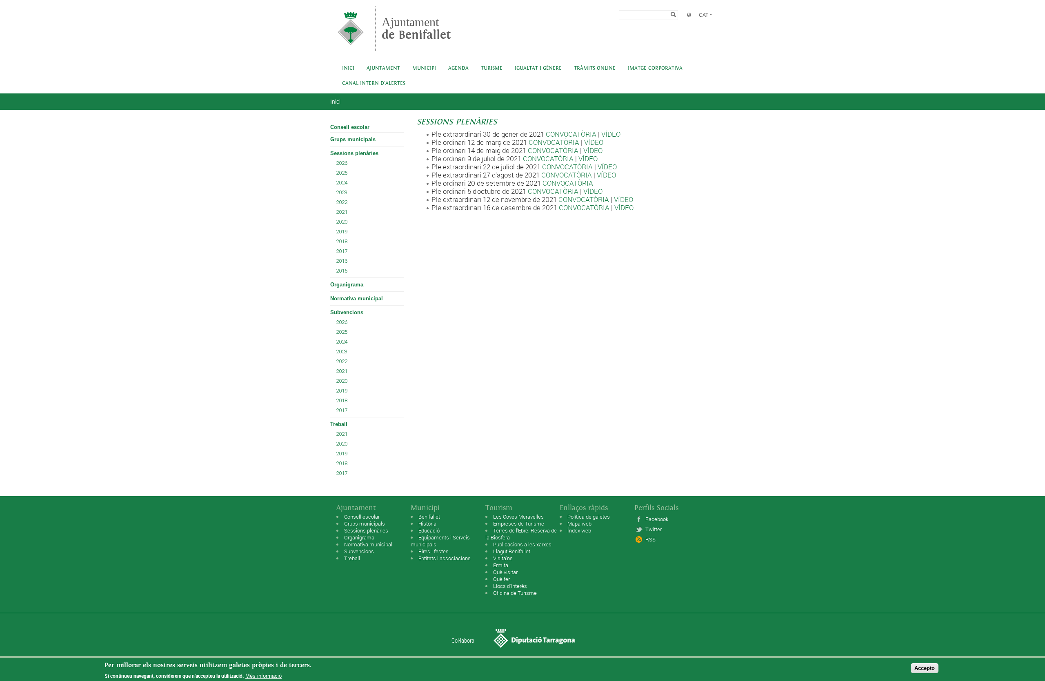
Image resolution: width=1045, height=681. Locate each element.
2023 (341, 192)
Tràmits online (595, 68)
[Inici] (350, 47)
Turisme (491, 68)
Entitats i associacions (444, 558)
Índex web (579, 530)
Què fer (501, 579)
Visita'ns (503, 558)
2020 (341, 222)
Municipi (424, 68)
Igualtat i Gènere (538, 68)
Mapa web (579, 523)
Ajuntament (416, 28)
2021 (341, 212)
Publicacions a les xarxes (522, 544)
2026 (341, 163)
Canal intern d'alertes (373, 83)
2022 (341, 202)
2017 (341, 251)
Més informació (263, 676)
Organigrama (346, 285)
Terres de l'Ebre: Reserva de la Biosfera (521, 534)
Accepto (924, 668)
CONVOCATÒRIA (571, 134)
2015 (341, 271)
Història (427, 523)
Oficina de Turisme (515, 593)
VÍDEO (610, 134)
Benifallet (429, 516)
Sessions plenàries (354, 153)
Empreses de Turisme (518, 523)
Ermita (500, 565)
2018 (341, 241)
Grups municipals (353, 139)
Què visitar (505, 572)
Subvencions (346, 312)
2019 (341, 231)
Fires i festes (433, 551)
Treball (338, 424)
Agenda (458, 68)
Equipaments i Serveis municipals (440, 541)
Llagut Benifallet (511, 551)
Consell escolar (349, 127)
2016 (341, 261)
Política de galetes (588, 516)
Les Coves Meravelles (518, 516)
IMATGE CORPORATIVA (655, 68)
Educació (429, 530)
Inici (348, 68)
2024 (341, 183)
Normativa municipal (356, 298)
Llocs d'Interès (510, 586)
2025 (341, 173)
